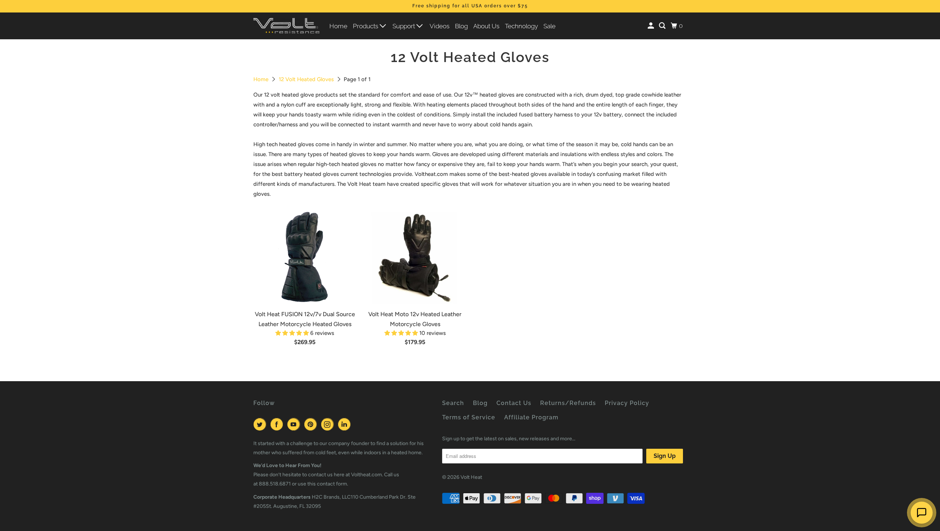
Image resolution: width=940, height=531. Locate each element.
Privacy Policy (627, 403)
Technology (521, 26)
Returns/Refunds (568, 403)
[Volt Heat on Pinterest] (311, 424)
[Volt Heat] (286, 26)
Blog (461, 26)
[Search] (663, 26)
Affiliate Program (531, 417)
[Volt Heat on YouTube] (295, 424)
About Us (486, 26)
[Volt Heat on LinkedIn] (345, 424)
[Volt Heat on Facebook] (278, 424)
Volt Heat (471, 477)
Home (338, 26)
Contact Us (513, 403)
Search (453, 403)
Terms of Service (468, 417)
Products (366, 26)
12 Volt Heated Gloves (307, 79)
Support (404, 26)
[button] (292, 333)
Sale (549, 26)
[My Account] (651, 26)
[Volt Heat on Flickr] (356, 424)
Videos (439, 26)
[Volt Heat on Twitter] (261, 424)
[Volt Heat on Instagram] (328, 424)
